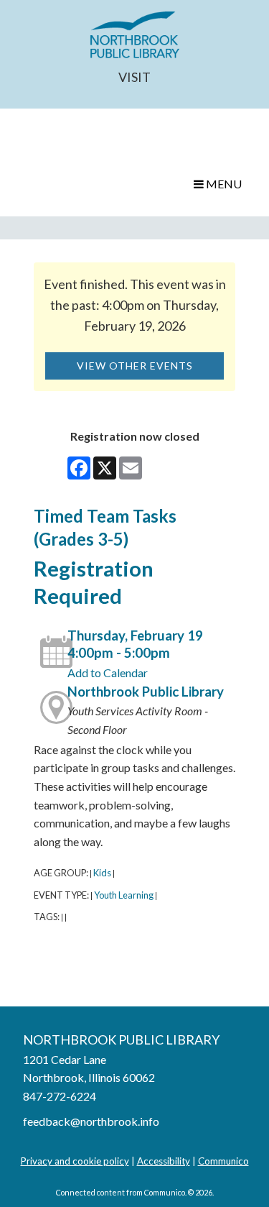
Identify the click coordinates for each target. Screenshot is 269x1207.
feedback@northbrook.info (91, 1121)
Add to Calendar (107, 672)
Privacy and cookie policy (75, 1161)
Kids (102, 872)
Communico (223, 1161)
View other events (135, 365)
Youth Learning (124, 895)
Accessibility (163, 1161)
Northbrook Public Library (145, 691)
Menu (223, 184)
